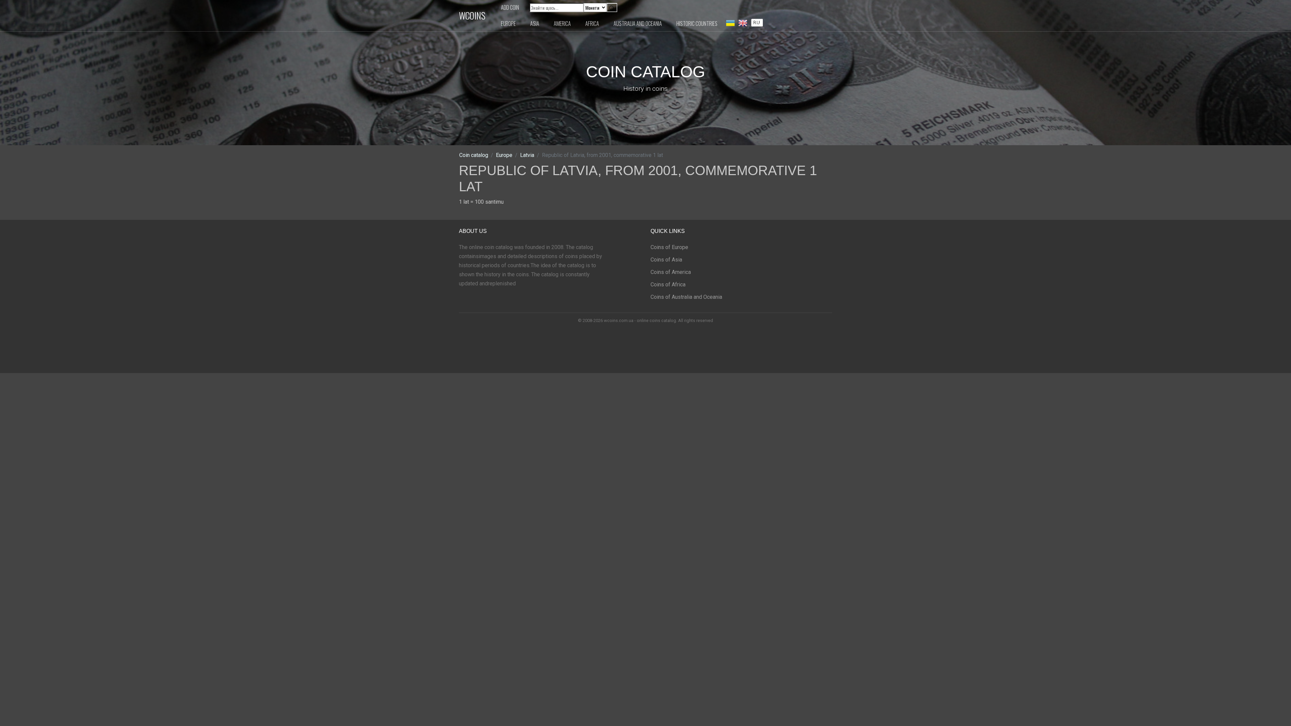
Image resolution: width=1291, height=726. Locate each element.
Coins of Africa (668, 284)
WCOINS (472, 15)
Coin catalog (473, 155)
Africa (592, 23)
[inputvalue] (757, 22)
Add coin (510, 7)
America (562, 23)
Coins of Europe (669, 247)
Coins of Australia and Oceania (686, 297)
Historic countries (696, 23)
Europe (508, 23)
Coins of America (671, 272)
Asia (534, 23)
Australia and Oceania (638, 23)
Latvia (527, 155)
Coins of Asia (666, 259)
